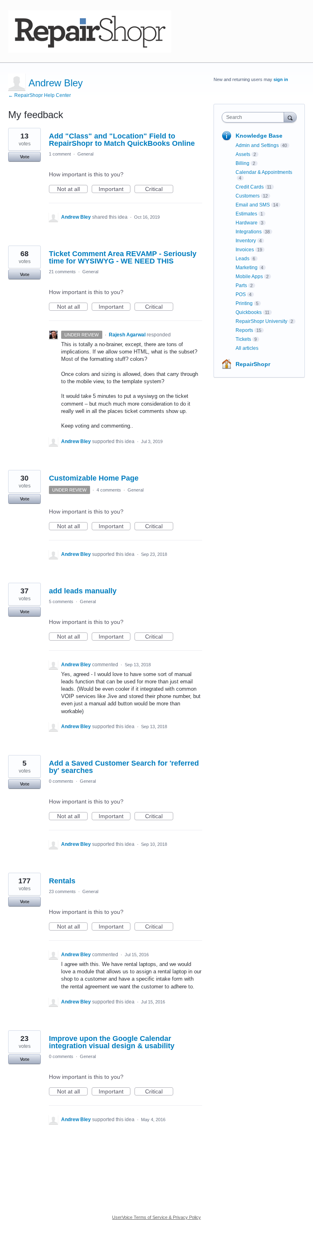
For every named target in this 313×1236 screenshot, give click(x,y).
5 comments (61, 601)
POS (241, 294)
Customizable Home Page (94, 478)
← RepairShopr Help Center (39, 95)
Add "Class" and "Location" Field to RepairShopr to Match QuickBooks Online (122, 139)
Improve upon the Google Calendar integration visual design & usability (111, 1042)
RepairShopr (253, 364)
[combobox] (255, 117)
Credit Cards (250, 187)
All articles (247, 348)
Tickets (243, 339)
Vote (24, 156)
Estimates (246, 214)
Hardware (247, 223)
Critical (159, 189)
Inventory (246, 241)
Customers (248, 196)
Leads (242, 258)
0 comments (61, 781)
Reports (244, 330)
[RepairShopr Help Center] (89, 31)
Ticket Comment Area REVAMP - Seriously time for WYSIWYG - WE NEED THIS (122, 257)
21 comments (62, 271)
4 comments (109, 489)
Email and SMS (253, 205)
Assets (243, 154)
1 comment (60, 153)
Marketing (247, 267)
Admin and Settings (257, 145)
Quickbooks (249, 312)
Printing (244, 303)
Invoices (245, 249)
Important (114, 189)
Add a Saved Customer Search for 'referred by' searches (124, 767)
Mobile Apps (249, 276)
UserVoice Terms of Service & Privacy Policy (156, 1217)
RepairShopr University (261, 321)
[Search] (290, 117)
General (85, 153)
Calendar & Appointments (264, 172)
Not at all (72, 189)
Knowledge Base (259, 135)
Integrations (249, 232)
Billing (242, 163)
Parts (241, 285)
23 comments (62, 891)
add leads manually (83, 591)
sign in (280, 79)
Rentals (62, 881)
